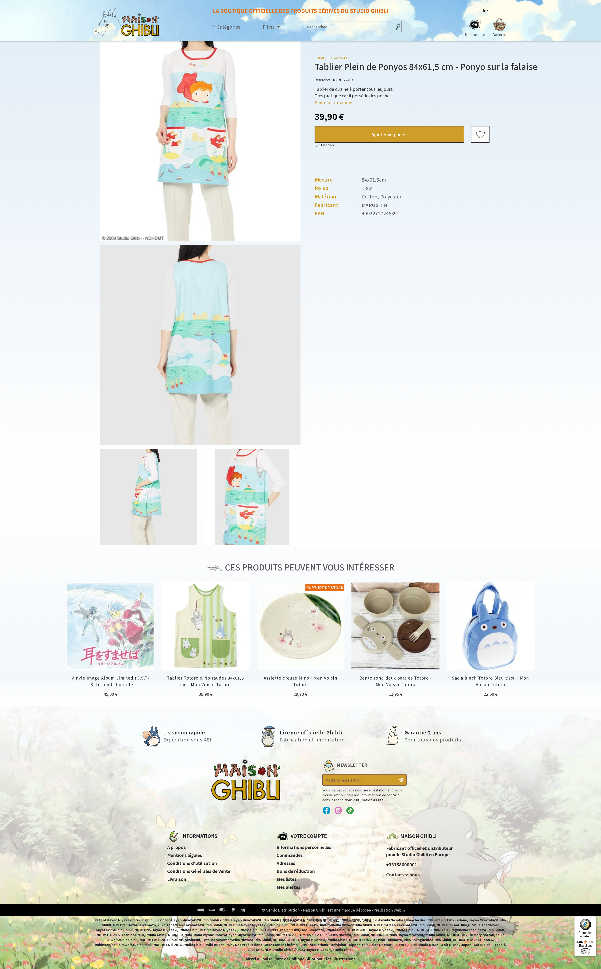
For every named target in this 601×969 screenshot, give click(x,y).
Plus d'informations (334, 102)
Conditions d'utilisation (192, 863)
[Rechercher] (397, 26)
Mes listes (287, 879)
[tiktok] (350, 810)
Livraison (176, 879)
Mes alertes (288, 887)
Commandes (290, 855)
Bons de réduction (296, 871)
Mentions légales (184, 855)
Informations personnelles (304, 847)
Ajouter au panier (389, 134)
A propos (176, 847)
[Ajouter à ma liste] (480, 134)
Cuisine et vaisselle (332, 58)
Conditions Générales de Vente (198, 871)
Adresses (286, 863)
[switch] (585, 951)
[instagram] (338, 810)
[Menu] (593, 919)
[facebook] (326, 810)
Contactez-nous (403, 874)
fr (484, 10)
